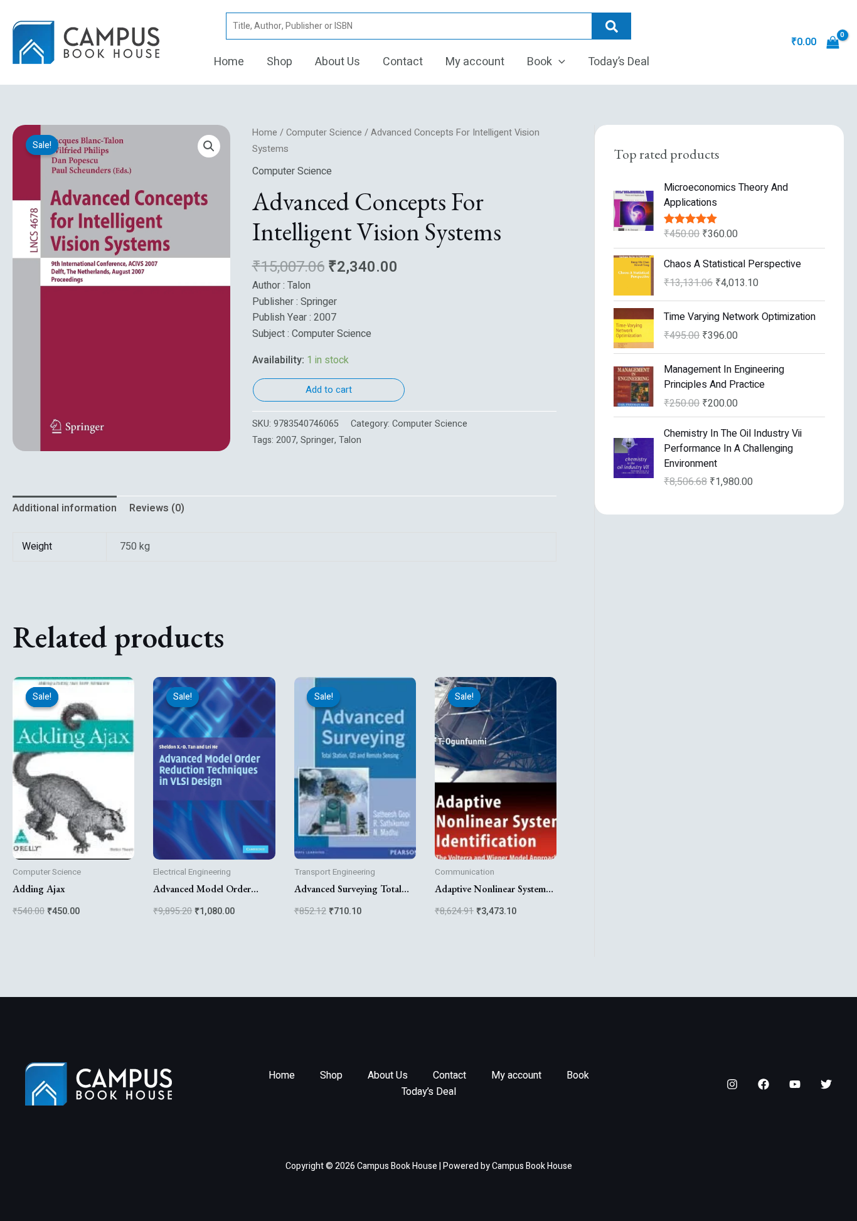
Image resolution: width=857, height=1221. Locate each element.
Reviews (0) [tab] (156, 508)
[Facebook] (763, 1084)
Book (539, 61)
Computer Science (324, 132)
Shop (279, 61)
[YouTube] (795, 1084)
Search (611, 26)
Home (229, 61)
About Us (337, 61)
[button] (558, 62)
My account (474, 61)
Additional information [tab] (65, 508)
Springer (317, 440)
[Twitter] (826, 1084)
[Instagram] (732, 1084)
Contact (403, 61)
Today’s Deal (618, 61)
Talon (350, 440)
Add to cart (329, 390)
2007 (286, 440)
